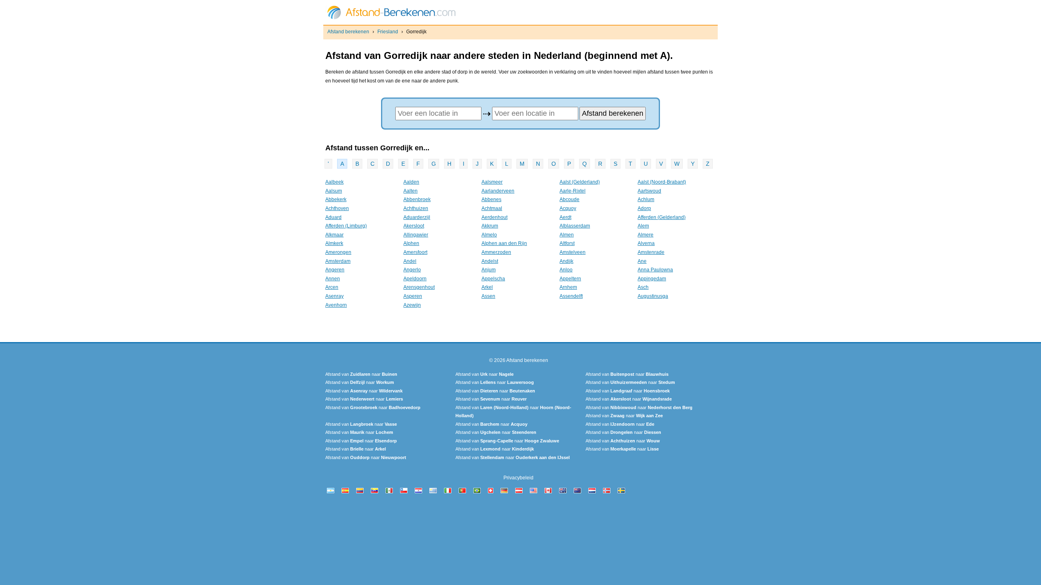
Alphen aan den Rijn (504, 243)
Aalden (411, 182)
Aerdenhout (494, 217)
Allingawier (415, 235)
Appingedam (652, 279)
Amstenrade (651, 252)
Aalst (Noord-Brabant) (662, 182)
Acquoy (568, 208)
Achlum (646, 199)
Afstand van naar (361, 374)
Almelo (489, 235)
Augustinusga (653, 296)
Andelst (489, 261)
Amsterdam (338, 261)
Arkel (487, 287)
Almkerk (334, 243)
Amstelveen (573, 252)
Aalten (410, 191)
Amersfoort (415, 252)
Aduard (333, 217)
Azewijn (412, 305)
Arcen (331, 287)
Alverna (646, 243)
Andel (409, 261)
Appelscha (493, 279)
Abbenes (491, 199)
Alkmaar (334, 235)
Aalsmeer (492, 182)
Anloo (566, 270)
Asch (643, 287)
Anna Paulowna (655, 270)
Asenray (334, 296)
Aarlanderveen (497, 191)
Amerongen (338, 252)
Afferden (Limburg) (346, 226)
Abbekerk (335, 199)
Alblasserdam (575, 226)
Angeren (334, 270)
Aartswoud (649, 191)
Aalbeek (334, 182)
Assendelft (571, 296)
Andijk (566, 261)
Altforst (567, 243)
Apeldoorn (415, 279)
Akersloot (413, 226)
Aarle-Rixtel (573, 191)
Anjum (488, 270)
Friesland (387, 32)
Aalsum (333, 191)
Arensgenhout (419, 287)
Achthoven (337, 208)
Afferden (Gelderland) (662, 217)
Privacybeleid (518, 478)
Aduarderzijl (416, 217)
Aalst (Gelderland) (580, 182)
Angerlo (412, 270)
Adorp (644, 208)
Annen (332, 279)
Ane (642, 261)
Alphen (411, 243)
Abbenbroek (417, 199)
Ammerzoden (496, 252)
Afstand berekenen (348, 32)
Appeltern (570, 279)
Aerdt (565, 217)
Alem (643, 226)
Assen (488, 296)
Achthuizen (415, 208)
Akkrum (489, 226)
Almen (567, 235)
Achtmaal (491, 208)
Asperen (412, 296)
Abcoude (569, 199)
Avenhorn (336, 305)
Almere (645, 235)
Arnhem (568, 287)
